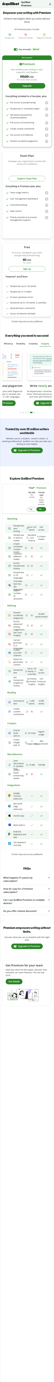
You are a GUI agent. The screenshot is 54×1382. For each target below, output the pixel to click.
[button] (27, 879)
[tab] (8, 343)
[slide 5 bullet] (31, 412)
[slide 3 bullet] (25, 412)
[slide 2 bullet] (23, 412)
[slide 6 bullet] (34, 412)
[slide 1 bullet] (20, 412)
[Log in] (50, 4)
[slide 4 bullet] (28, 412)
